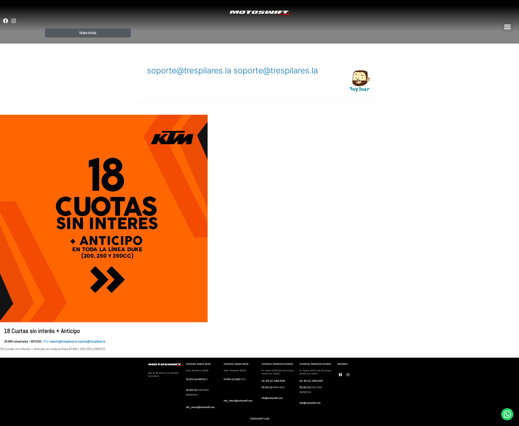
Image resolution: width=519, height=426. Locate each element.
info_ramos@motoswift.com (200, 407)
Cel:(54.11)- (191, 390)
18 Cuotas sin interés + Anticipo (42, 331)
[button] (507, 26)
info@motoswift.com (272, 398)
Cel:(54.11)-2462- (232, 379)
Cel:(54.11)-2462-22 (195, 379)
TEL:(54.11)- (267, 387)
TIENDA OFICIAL (88, 33)
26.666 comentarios (16, 341)
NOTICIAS (36, 341)
